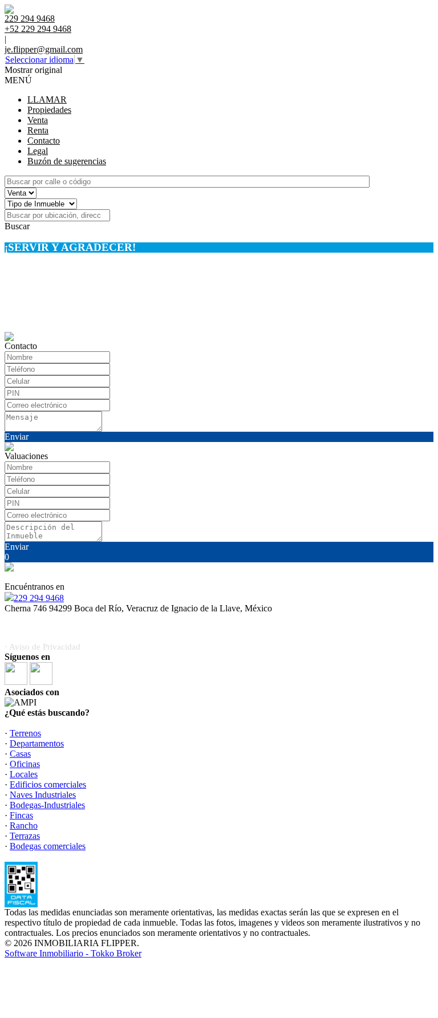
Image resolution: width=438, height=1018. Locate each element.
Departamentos (37, 743)
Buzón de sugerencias (66, 161)
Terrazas (25, 836)
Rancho (24, 825)
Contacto (43, 140)
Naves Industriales (43, 795)
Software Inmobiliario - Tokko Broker (73, 953)
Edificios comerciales (48, 784)
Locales (24, 774)
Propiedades (49, 110)
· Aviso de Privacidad (42, 646)
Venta (37, 120)
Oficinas (25, 764)
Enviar (17, 436)
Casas (20, 754)
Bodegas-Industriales (47, 805)
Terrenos (25, 733)
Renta (37, 130)
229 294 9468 (39, 598)
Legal (37, 151)
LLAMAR (47, 99)
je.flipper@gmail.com (44, 49)
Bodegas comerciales (48, 846)
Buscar (17, 226)
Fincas (21, 815)
